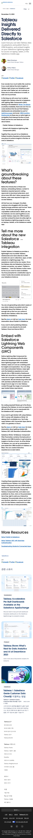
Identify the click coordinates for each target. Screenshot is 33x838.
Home (4, 8)
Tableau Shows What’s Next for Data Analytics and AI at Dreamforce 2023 (15, 650)
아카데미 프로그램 (9, 767)
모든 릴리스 (7, 802)
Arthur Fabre (11, 68)
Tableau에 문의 (8, 738)
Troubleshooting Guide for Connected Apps (16, 546)
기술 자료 (6, 792)
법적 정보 (5, 818)
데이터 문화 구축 (8, 728)
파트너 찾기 (7, 780)
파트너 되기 (7, 783)
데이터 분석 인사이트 (10, 731)
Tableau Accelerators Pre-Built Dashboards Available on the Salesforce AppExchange (16, 603)
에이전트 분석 (8, 725)
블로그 (8, 8)
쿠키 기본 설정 (7, 822)
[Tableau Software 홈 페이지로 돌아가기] (7, 2)
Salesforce (12, 8)
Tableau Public (8, 747)
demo (9, 319)
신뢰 (6, 814)
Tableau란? (7, 722)
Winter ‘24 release (24, 105)
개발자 (16, 814)
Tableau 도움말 (8, 799)
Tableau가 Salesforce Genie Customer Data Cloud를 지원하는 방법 (15, 693)
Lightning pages (6, 113)
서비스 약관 (12, 818)
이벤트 (6, 770)
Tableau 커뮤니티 (9, 744)
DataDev (6, 757)
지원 (5, 789)
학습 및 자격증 (8, 796)
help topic (21, 319)
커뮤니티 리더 (8, 754)
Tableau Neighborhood (11, 763)
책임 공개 (26, 818)
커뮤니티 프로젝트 (9, 760)
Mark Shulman (12, 60)
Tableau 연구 (8, 734)
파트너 (6, 776)
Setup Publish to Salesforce (10, 537)
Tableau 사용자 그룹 (10, 751)
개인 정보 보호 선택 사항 (22, 822)
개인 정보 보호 (19, 818)
